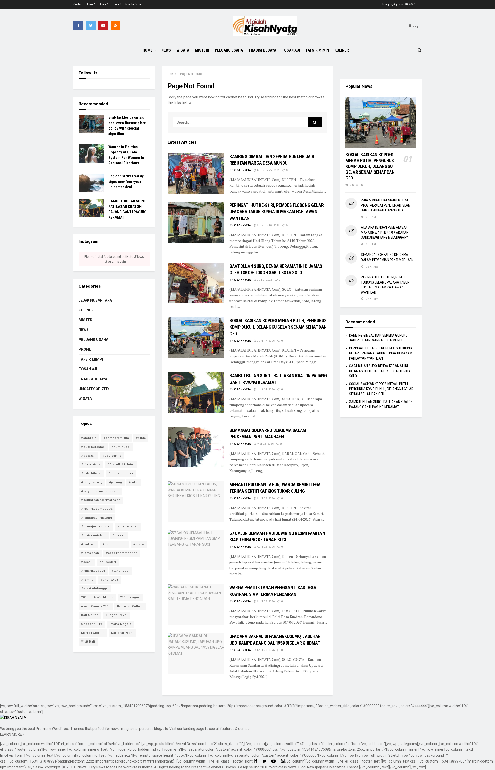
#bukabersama (93, 447)
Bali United (90, 615)
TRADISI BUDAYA (262, 50)
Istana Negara (120, 624)
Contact (78, 4)
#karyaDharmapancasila (100, 491)
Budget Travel (116, 615)
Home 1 (91, 4)
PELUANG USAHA (229, 50)
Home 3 (116, 4)
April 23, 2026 (265, 601)
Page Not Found (191, 74)
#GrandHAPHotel (121, 464)
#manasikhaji (128, 526)
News (166, 50)
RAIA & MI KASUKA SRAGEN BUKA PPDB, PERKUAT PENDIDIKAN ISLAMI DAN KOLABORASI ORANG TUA (386, 205)
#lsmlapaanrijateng (96, 517)
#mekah (119, 535)
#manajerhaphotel (96, 526)
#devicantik (112, 455)
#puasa (139, 544)
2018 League (130, 597)
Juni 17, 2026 (265, 341)
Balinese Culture (130, 606)
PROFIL (85, 349)
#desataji (88, 455)
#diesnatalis (91, 464)
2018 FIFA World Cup (97, 597)
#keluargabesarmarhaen (100, 500)
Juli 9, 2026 (264, 279)
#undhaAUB (109, 579)
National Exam (122, 633)
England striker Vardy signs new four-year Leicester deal (126, 181)
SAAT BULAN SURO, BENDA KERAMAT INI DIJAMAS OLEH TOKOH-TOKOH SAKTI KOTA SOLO (380, 371)
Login (417, 25)
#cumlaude (121, 447)
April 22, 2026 (265, 650)
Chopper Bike (92, 624)
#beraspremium (116, 438)
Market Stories (92, 633)
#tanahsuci (121, 570)
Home (148, 50)
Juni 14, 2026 (265, 389)
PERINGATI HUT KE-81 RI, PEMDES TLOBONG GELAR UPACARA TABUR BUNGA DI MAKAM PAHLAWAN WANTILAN (276, 211)
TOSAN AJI (291, 50)
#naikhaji (88, 544)
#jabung (115, 482)
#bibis (141, 438)
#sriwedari (108, 562)
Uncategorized (94, 389)
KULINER (342, 50)
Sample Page (133, 4)
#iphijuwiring (91, 482)
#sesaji (87, 562)
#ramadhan (90, 553)
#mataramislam (93, 535)
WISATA (183, 50)
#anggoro (89, 438)
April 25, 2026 (265, 498)
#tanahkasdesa (93, 570)
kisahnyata (242, 170)
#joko (133, 482)
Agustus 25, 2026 (267, 170)
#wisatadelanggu (94, 588)
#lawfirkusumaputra (97, 508)
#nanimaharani (115, 544)
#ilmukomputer (121, 473)
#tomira (87, 579)
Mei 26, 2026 (265, 444)
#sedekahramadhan (122, 553)
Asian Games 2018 (95, 606)
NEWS (84, 330)
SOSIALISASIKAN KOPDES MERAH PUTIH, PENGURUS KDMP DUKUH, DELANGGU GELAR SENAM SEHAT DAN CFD (278, 327)
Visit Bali (88, 641)
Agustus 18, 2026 (267, 225)
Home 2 (104, 4)
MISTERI (202, 50)
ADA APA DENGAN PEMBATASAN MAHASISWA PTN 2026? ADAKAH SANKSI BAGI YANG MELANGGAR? (384, 232)
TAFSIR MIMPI (317, 50)
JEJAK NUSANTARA (95, 300)
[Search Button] (315, 122)
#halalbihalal (91, 473)
